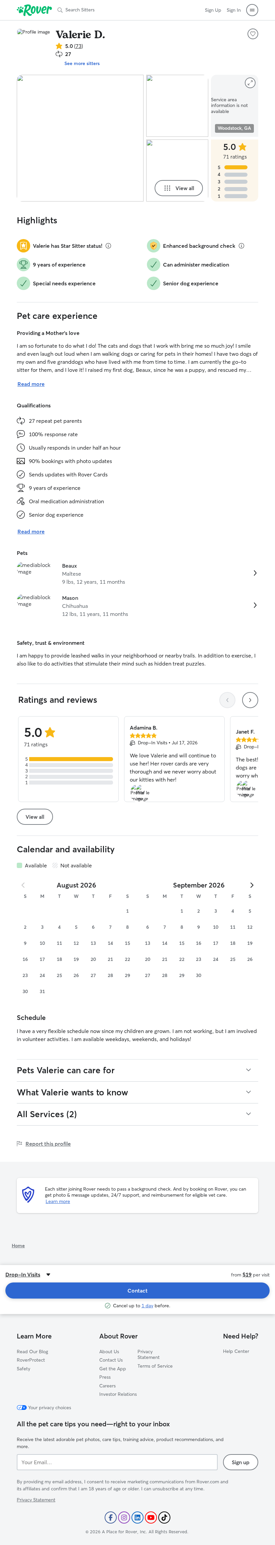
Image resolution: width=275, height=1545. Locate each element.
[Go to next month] (251, 885)
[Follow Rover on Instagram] (124, 1517)
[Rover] (34, 10)
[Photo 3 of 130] (177, 170)
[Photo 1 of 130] (80, 138)
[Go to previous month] (23, 885)
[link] (137, 574)
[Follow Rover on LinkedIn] (137, 1517)
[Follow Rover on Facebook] (111, 1517)
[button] (252, 10)
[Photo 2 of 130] (177, 106)
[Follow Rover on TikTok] (164, 1517)
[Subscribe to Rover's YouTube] (151, 1517)
